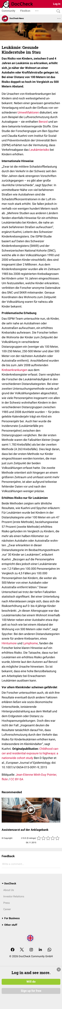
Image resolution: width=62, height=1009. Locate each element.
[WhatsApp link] (49, 949)
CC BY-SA (16, 779)
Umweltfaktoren (28, 112)
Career (7, 909)
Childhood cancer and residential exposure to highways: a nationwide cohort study (30, 753)
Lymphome (30, 643)
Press (6, 902)
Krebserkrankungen (14, 370)
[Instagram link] (31, 949)
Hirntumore (9, 643)
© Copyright (7, 838)
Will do (31, 981)
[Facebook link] (12, 949)
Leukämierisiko (39, 149)
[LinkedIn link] (40, 949)
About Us (8, 890)
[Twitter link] (22, 949)
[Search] (57, 11)
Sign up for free (31, 990)
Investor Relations (13, 896)
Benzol (43, 121)
